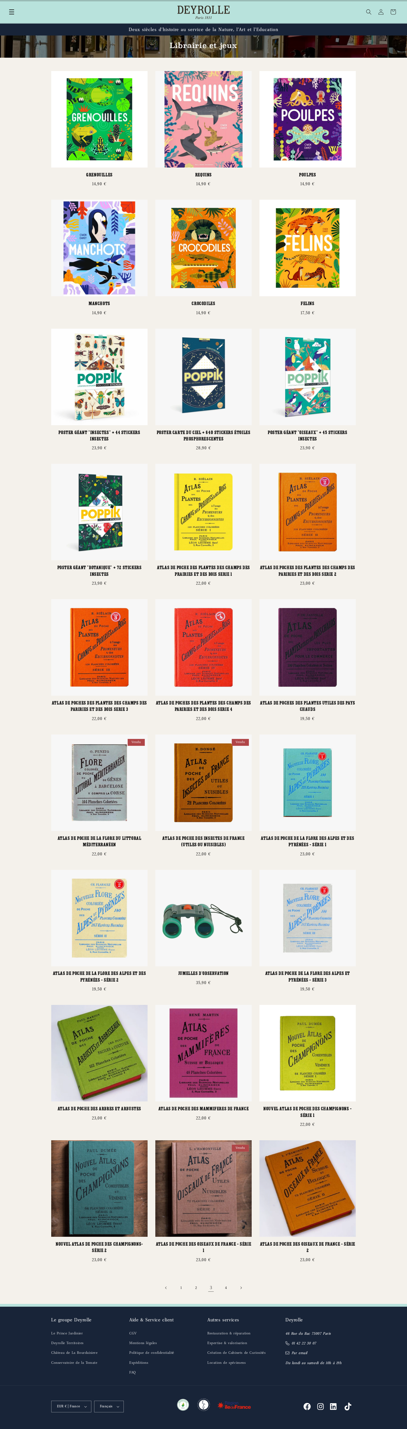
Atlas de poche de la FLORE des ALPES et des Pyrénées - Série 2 (99, 977)
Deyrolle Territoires (67, 1343)
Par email (299, 1353)
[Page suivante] (241, 1288)
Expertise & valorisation (227, 1343)
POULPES (307, 175)
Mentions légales (143, 1343)
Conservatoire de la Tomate (74, 1362)
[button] (12, 12)
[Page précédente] (166, 1288)
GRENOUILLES (99, 175)
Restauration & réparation (229, 1333)
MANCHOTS (99, 304)
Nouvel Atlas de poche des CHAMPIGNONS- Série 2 (99, 1248)
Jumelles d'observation (203, 974)
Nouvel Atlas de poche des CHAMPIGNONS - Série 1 (307, 1112)
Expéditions (138, 1362)
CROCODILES (203, 304)
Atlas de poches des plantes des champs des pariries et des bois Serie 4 (203, 707)
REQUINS (203, 175)
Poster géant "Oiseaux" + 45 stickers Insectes (307, 436)
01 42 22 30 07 (304, 1343)
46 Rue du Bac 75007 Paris (308, 1333)
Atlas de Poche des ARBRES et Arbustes (99, 1109)
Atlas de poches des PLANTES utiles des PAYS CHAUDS (307, 707)
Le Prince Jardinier (67, 1333)
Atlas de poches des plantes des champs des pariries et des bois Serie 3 (99, 707)
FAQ (132, 1372)
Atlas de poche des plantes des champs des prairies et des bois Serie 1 (203, 571)
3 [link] (211, 1287)
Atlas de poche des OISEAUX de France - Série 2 (307, 1248)
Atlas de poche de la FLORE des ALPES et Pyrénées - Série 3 (307, 977)
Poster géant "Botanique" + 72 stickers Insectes (99, 571)
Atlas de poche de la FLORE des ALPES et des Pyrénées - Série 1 (307, 842)
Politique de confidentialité (151, 1353)
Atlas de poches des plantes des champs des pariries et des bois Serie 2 (307, 571)
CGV (133, 1333)
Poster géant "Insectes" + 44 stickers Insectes (99, 436)
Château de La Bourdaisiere (74, 1353)
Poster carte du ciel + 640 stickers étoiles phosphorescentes (204, 436)
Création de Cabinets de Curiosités (236, 1353)
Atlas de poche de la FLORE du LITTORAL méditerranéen (99, 842)
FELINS (308, 304)
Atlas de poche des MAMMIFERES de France (203, 1109)
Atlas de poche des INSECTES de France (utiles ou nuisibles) (203, 842)
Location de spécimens (226, 1362)
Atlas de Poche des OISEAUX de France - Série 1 (203, 1248)
